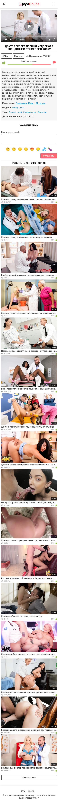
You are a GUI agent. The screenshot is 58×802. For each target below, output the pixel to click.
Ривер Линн (18, 107)
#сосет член (15, 112)
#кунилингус (29, 112)
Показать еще (29, 777)
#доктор (41, 112)
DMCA (31, 791)
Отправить (48, 156)
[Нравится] (3, 62)
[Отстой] (54, 62)
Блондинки (21, 103)
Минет (31, 103)
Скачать (18, 56)
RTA (23, 791)
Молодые (40, 103)
